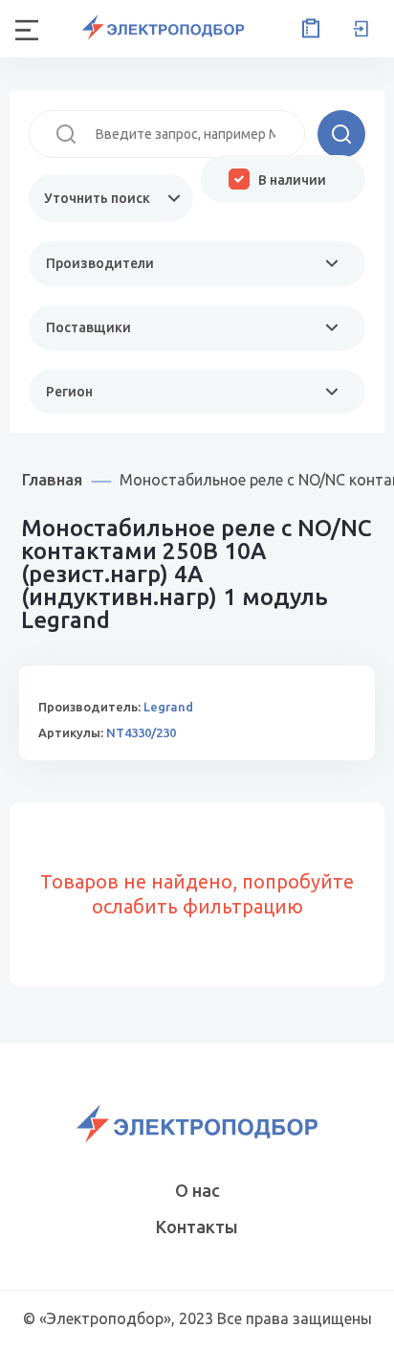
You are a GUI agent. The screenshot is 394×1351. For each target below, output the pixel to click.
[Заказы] (307, 28)
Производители (100, 263)
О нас (197, 1190)
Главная (52, 479)
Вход (360, 28)
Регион (69, 391)
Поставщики (88, 327)
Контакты (197, 1226)
